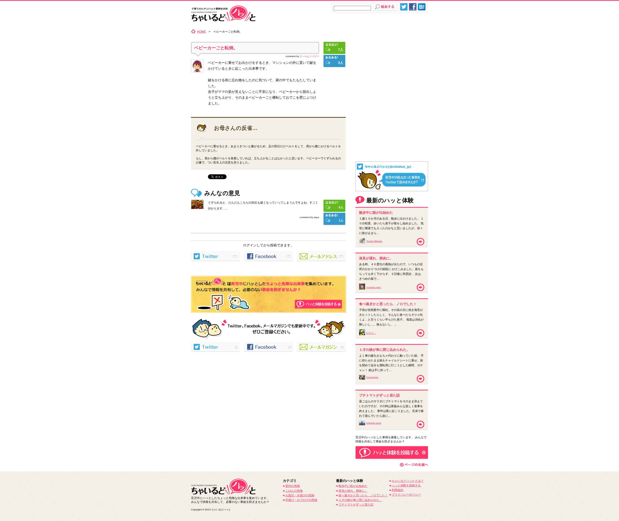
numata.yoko (373, 287)
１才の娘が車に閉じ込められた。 (360, 500)
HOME (201, 31)
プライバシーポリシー (406, 494)
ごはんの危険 (294, 490)
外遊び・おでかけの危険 (301, 500)
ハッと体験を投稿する (406, 485)
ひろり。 (371, 333)
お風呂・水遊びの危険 (299, 495)
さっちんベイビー (309, 56)
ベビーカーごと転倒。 (216, 47)
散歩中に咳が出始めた (353, 486)
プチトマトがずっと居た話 (356, 504)
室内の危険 (292, 486)
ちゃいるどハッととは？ (408, 481)
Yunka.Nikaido (374, 241)
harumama (372, 377)
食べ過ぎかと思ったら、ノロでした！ (363, 495)
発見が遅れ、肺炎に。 (353, 490)
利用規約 (397, 490)
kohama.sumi (373, 423)
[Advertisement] (391, 59)
